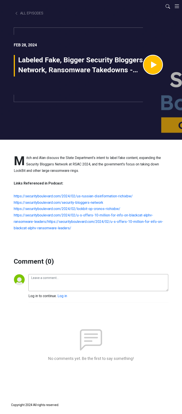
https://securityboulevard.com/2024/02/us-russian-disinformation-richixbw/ (73, 196)
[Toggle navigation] (177, 6)
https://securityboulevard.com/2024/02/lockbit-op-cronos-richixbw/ (67, 209)
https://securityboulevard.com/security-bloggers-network (58, 202)
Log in (62, 296)
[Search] (168, 6)
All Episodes (31, 13)
